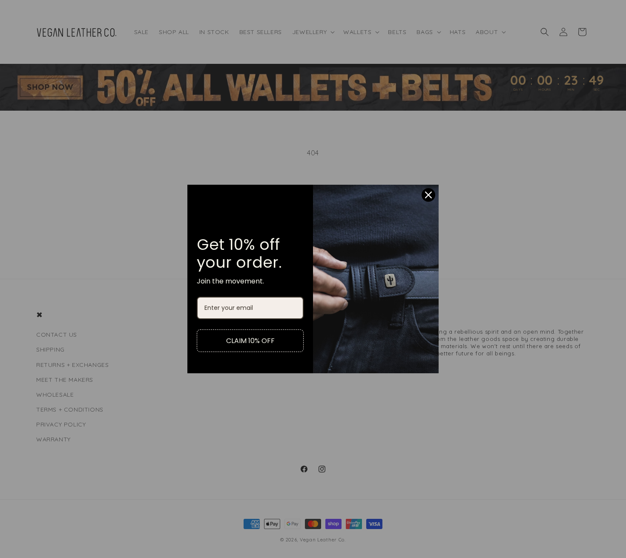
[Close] (428, 195)
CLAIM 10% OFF (250, 341)
